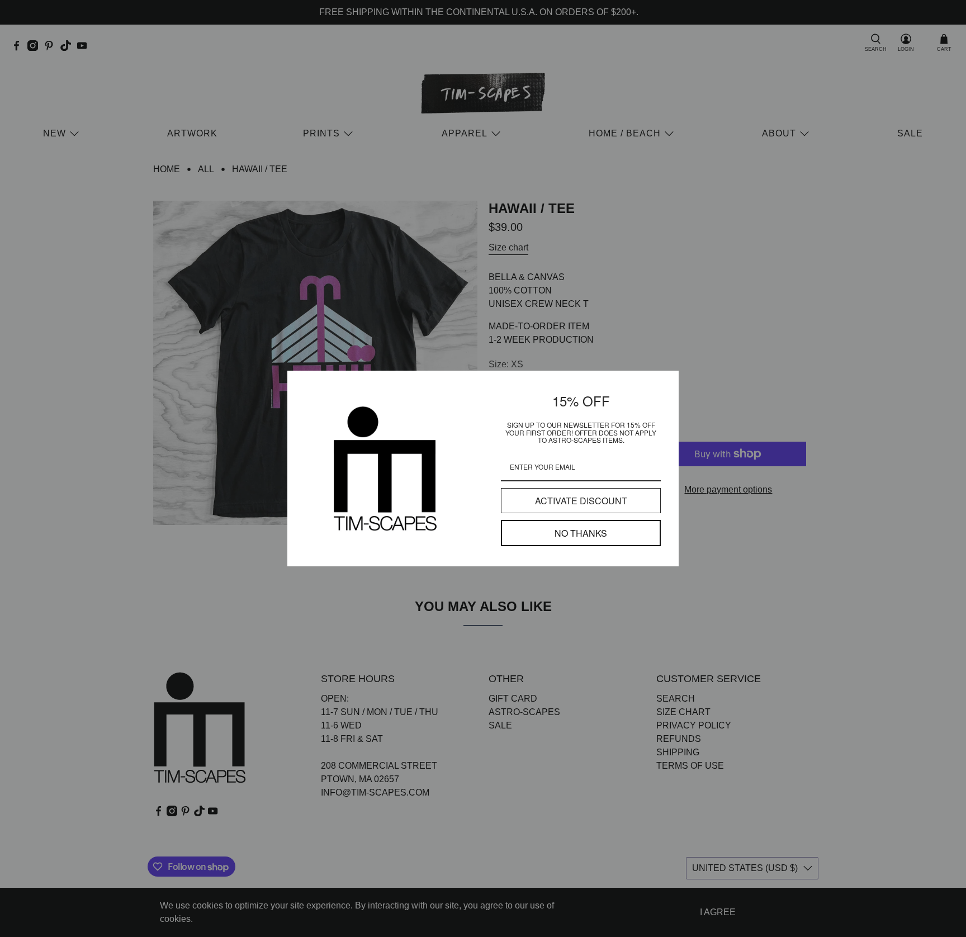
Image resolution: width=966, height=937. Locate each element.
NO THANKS (581, 533)
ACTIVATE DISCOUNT (581, 500)
